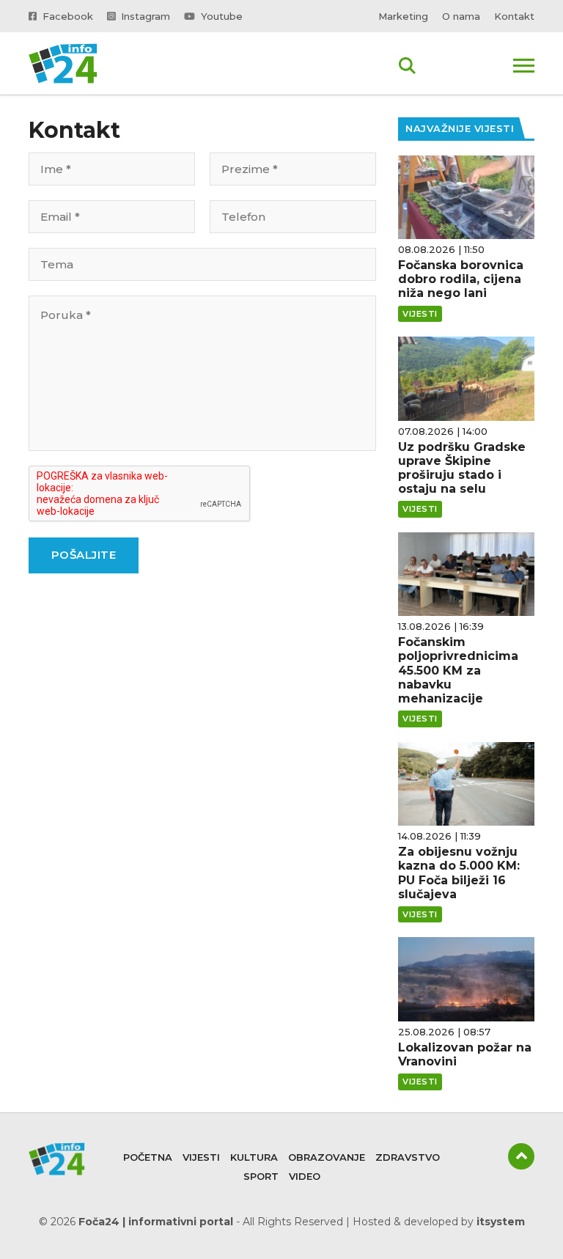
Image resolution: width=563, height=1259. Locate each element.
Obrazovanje (326, 1157)
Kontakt (514, 16)
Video (304, 1176)
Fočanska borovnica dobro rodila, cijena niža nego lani (460, 279)
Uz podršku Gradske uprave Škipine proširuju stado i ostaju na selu (462, 468)
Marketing (403, 16)
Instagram (144, 16)
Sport (261, 1176)
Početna (147, 1157)
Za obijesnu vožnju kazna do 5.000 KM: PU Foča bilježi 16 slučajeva (459, 873)
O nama (461, 16)
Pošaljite (84, 555)
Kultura (254, 1157)
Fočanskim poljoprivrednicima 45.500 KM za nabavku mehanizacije (458, 670)
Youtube (220, 16)
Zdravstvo (407, 1157)
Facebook (66, 16)
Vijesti (201, 1157)
